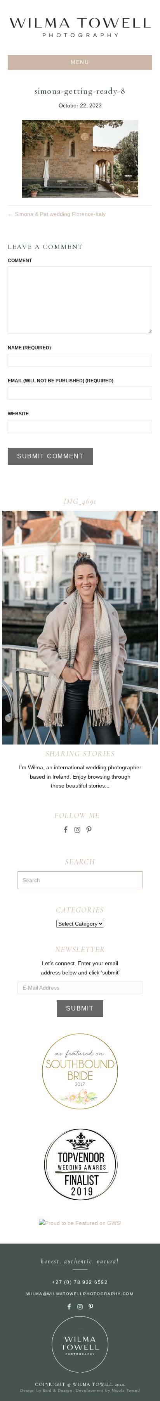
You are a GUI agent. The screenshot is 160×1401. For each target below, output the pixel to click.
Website (18, 413)
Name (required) (29, 348)
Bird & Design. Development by (77, 1390)
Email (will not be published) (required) (60, 381)
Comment (20, 260)
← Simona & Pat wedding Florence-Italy (57, 214)
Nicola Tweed (126, 1390)
